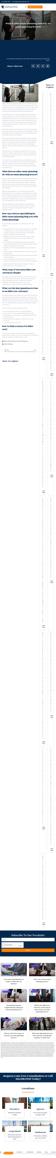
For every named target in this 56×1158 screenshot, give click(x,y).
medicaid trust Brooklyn (10, 1043)
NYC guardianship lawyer (15, 1044)
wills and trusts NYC (48, 1051)
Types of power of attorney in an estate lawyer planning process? (42, 786)
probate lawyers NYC (43, 1046)
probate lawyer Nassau (22, 1046)
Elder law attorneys (7, 191)
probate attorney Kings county (33, 1044)
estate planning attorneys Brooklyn (30, 1053)
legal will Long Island (3, 1042)
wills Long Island (44, 1052)
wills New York (49, 1052)
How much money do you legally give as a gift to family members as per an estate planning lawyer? (42, 434)
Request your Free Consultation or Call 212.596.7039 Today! (28, 1077)
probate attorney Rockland (21, 1045)
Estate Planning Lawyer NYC (25, 1056)
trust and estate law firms (21, 1053)
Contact (53, 1152)
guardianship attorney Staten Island (43, 1055)
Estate (5, 341)
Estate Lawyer (12, 341)
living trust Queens (51, 1042)
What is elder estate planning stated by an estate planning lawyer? (50, 538)
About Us (19, 1152)
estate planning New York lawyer (32, 1054)
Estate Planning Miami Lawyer (38, 1052)
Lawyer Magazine (31, 1052)
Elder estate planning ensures (11, 103)
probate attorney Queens (13, 1045)
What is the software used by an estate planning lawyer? (42, 887)
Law (27, 341)
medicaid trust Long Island (17, 1043)
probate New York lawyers (14, 1053)
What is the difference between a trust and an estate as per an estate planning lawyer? (50, 220)
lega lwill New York (9, 1042)
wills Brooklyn (13, 1052)
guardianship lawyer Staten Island (41, 1056)
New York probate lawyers (8, 1044)
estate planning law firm (11, 7)
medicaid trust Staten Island (44, 1043)
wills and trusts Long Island (34, 1051)
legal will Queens (18, 1042)
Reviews (39, 1152)
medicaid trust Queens (37, 1043)
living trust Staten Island (4, 1043)
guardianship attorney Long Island (7, 1055)
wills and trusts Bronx (20, 1051)
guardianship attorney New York (17, 1055)
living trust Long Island (36, 1042)
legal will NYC (14, 1042)
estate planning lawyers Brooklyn (39, 1053)
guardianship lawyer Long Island (7, 1056)
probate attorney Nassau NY (42, 1044)
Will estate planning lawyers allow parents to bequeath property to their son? (50, 325)
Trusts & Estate (11, 6)
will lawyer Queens (8, 1051)
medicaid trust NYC (31, 1043)
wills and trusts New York (41, 1051)
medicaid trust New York (24, 1043)
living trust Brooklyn (29, 1042)
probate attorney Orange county (50, 1044)
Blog (46, 1152)
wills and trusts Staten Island (7, 1052)
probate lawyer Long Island (15, 1046)
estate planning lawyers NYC (6, 1053)
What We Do (30, 1152)
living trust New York (41, 1042)
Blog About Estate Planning (16, 58)
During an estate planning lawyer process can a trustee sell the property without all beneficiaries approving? (42, 560)
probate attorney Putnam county (5, 1045)
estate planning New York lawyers (42, 1054)
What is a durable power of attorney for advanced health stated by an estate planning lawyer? (42, 685)
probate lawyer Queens (28, 1046)
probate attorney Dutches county (24, 1044)
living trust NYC (47, 1042)
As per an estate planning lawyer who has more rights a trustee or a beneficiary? (50, 426)
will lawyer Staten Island (14, 1051)
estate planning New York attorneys (13, 1054)
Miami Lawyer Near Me (25, 1052)
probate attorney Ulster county (45, 1045)
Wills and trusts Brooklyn (27, 1051)
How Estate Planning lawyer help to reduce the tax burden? (42, 127)
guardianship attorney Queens (33, 1055)
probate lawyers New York (36, 1046)
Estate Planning (20, 341)
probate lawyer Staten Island (50, 1046)
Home (8, 58)
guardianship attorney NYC (25, 1055)
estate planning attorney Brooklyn (23, 1054)
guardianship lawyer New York (16, 1056)
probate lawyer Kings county (7, 1046)
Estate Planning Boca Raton (18, 1052)
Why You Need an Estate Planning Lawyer (50, 116)
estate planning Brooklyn (48, 1053)
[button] (25, 7)
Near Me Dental (48, 1056)
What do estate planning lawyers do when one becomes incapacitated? (50, 672)
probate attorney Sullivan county (36, 1045)
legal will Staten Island (24, 1042)
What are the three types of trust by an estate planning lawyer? (42, 317)
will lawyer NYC (3, 1051)
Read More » (43, 165)
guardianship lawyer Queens (33, 1056)
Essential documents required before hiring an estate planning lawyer (42, 211)
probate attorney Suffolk (28, 1045)
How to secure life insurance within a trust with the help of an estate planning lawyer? (50, 797)
